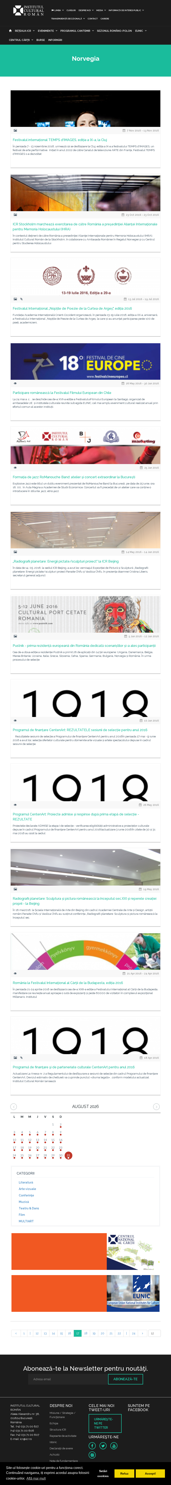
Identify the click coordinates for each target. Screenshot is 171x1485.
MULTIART (26, 1221)
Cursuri (71, 10)
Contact (93, 19)
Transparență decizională (66, 19)
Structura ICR (58, 1429)
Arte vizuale (27, 1189)
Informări (55, 40)
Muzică (24, 1202)
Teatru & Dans (29, 1208)
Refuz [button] (124, 1473)
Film (22, 1214)
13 (45, 1333)
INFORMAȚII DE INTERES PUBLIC (125, 10)
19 (94, 1333)
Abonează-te (125, 1379)
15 (61, 1333)
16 (69, 1333)
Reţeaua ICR (23, 30)
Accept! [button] (150, 1473)
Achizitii (54, 1454)
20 (102, 1333)
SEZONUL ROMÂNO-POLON (114, 30)
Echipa (54, 1423)
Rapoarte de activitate (63, 1435)
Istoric (53, 1442)
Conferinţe (26, 1195)
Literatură (26, 1182)
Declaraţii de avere (61, 1448)
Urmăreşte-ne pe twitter (103, 1423)
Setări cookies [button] (103, 1473)
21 (110, 1333)
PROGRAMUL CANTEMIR (75, 30)
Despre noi (85, 10)
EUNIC (139, 30)
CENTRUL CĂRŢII (19, 40)
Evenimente (46, 30)
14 (53, 1333)
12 (37, 1333)
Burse (40, 40)
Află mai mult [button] (36, 1478)
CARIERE (105, 19)
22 (119, 1333)
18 (85, 1333)
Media (99, 10)
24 (133, 1333)
